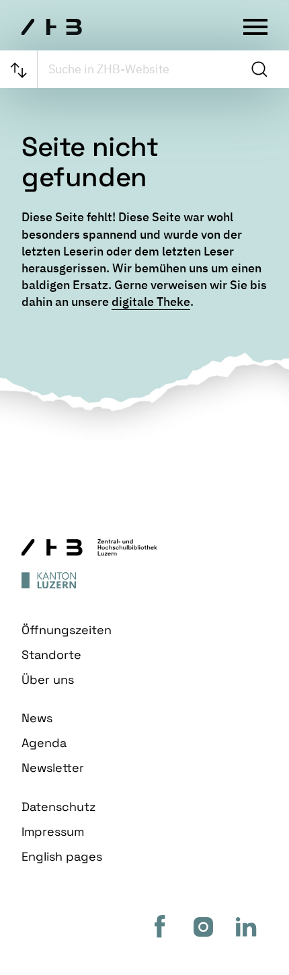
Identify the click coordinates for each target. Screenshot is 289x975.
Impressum (53, 831)
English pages (62, 856)
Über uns (48, 679)
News (37, 718)
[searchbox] (141, 69)
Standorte (51, 654)
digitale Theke (151, 301)
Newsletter (53, 767)
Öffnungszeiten (67, 629)
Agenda (44, 742)
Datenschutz (58, 806)
